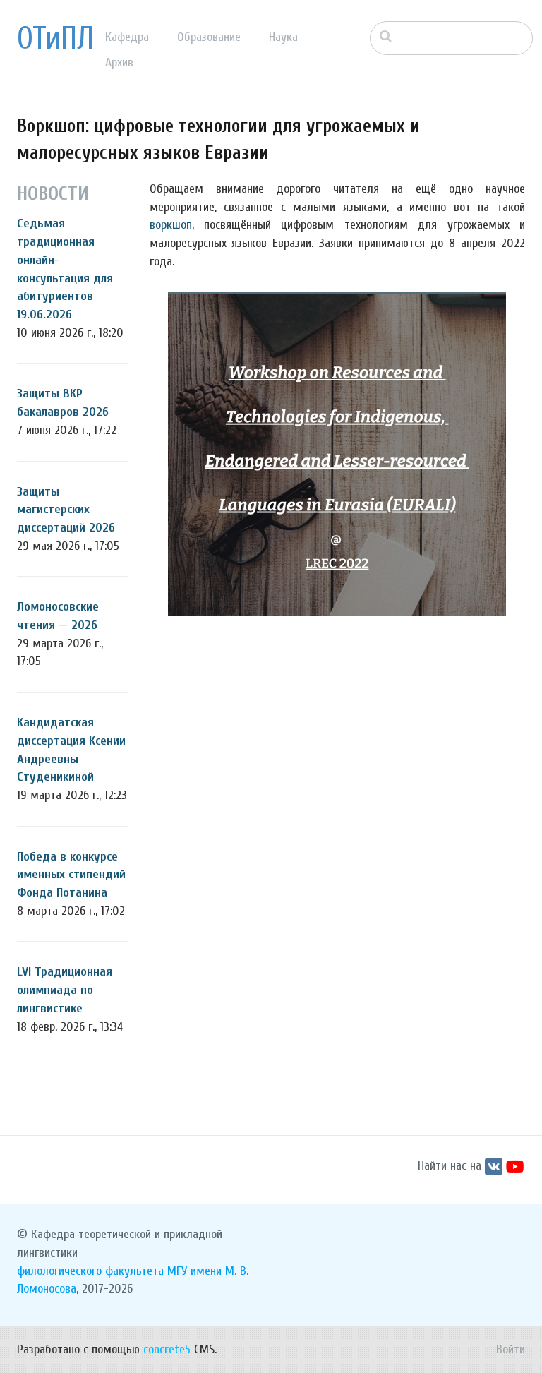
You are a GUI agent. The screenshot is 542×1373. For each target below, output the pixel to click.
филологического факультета (90, 1271)
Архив (119, 62)
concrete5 (167, 1349)
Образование (209, 37)
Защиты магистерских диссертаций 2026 (66, 509)
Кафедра (127, 37)
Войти (510, 1349)
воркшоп (171, 224)
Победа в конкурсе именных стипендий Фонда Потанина (71, 874)
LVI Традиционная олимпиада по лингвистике (64, 989)
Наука (283, 37)
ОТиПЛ (55, 38)
